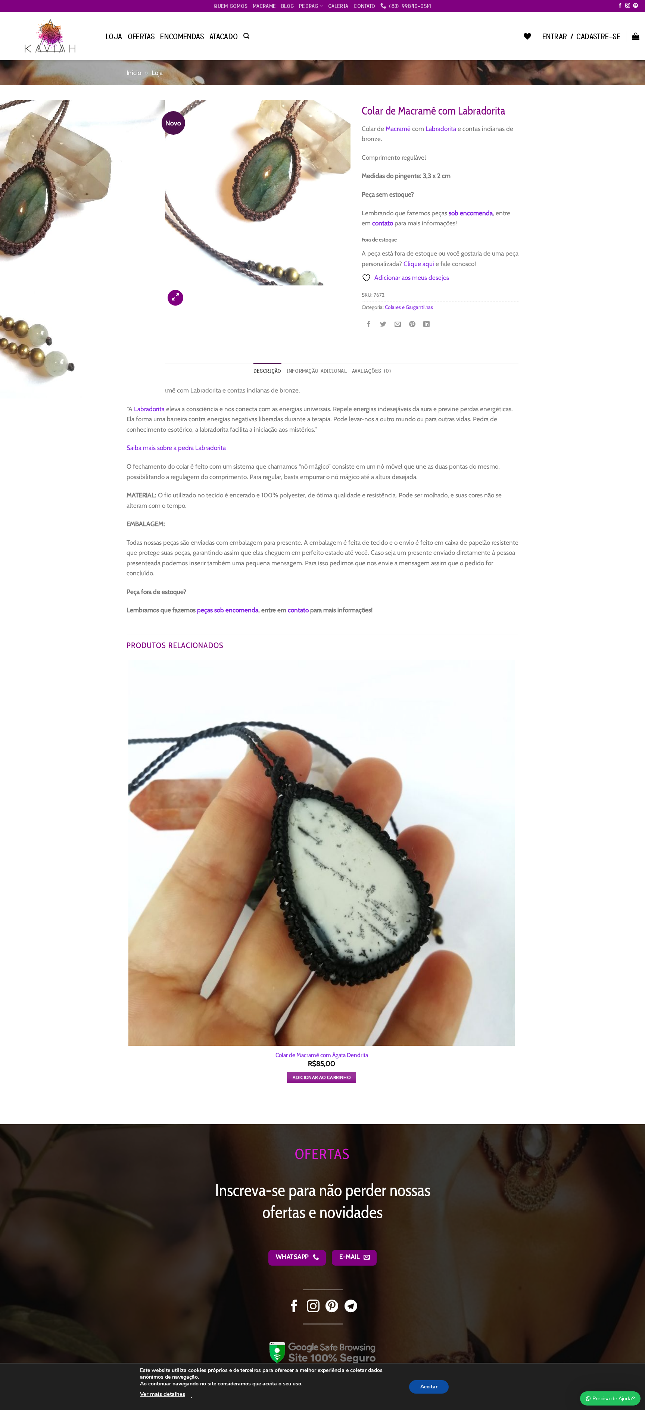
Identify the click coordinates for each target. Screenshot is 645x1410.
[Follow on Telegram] (351, 1307)
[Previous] (130, 1110)
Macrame (264, 5)
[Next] (195, 293)
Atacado (223, 36)
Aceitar (428, 1386)
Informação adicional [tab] (317, 370)
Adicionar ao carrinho (321, 1077)
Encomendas (182, 36)
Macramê (398, 128)
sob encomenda (471, 213)
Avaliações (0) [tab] (372, 370)
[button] (246, 36)
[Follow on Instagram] (627, 6)
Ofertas (141, 36)
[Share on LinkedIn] (426, 325)
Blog (287, 5)
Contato (364, 5)
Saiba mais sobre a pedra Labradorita (176, 447)
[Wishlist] (527, 36)
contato (382, 223)
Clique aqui (418, 264)
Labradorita (442, 128)
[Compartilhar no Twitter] (383, 325)
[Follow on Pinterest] (635, 6)
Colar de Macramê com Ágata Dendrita (321, 1055)
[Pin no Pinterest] (412, 325)
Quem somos (230, 5)
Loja (114, 36)
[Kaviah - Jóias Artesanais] (50, 35)
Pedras (308, 5)
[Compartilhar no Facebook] (369, 325)
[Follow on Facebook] (620, 6)
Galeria (338, 5)
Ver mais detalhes (162, 1394)
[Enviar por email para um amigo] (397, 325)
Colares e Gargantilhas (409, 307)
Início (134, 72)
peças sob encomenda (227, 610)
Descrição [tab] (267, 370)
